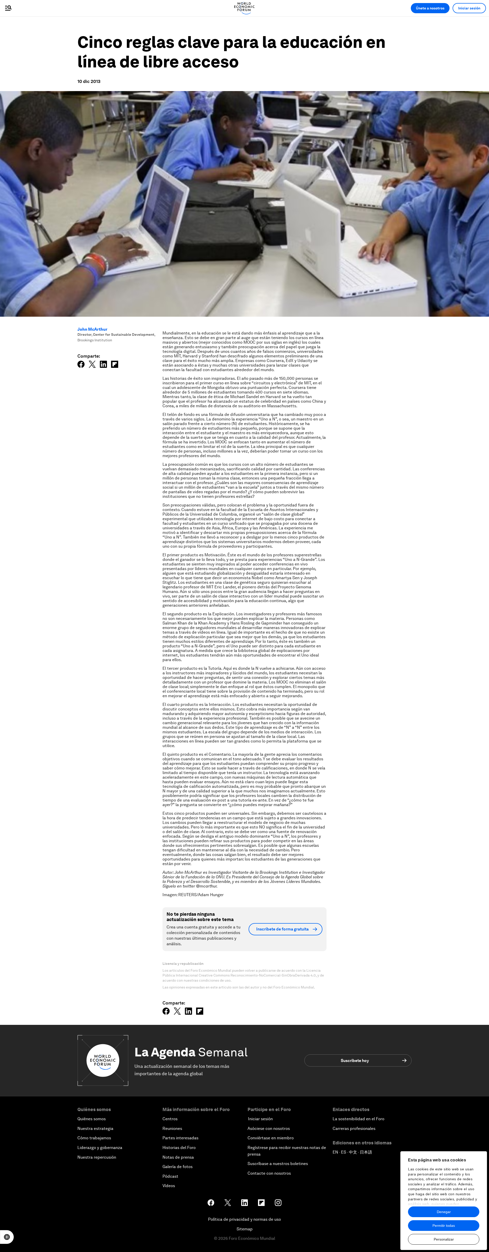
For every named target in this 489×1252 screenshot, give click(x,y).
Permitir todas (443, 1226)
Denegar (444, 1212)
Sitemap (245, 1229)
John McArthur (92, 329)
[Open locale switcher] (6, 1237)
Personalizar (444, 1239)
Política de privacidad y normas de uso (244, 1219)
